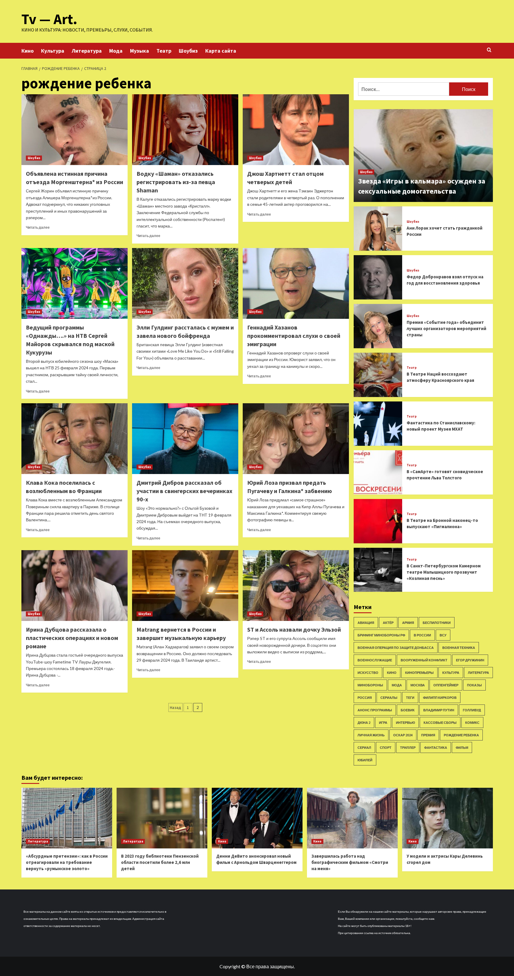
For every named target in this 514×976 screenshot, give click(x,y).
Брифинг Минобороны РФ (381, 635)
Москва (417, 685)
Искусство (368, 672)
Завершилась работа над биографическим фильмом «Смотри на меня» (349, 862)
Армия (408, 622)
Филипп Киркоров (440, 697)
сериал (364, 747)
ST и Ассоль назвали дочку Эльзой (294, 629)
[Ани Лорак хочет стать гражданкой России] (378, 228)
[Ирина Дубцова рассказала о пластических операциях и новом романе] (74, 585)
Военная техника (458, 647)
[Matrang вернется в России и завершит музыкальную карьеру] (185, 585)
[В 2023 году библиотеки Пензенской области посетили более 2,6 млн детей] (162, 818)
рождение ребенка (461, 735)
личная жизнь (371, 735)
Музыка (139, 50)
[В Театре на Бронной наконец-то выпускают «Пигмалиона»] (378, 521)
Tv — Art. (49, 19)
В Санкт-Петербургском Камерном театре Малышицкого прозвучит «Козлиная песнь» (444, 572)
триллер (408, 747)
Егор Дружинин (470, 660)
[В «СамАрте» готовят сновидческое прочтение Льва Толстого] (378, 472)
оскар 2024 (403, 735)
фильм (462, 747)
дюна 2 (364, 722)
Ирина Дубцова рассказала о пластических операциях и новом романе (72, 638)
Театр (163, 50)
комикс (472, 722)
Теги (410, 697)
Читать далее (38, 227)
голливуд (472, 710)
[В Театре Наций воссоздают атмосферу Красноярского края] (378, 375)
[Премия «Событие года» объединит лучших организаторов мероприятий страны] (378, 326)
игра (383, 722)
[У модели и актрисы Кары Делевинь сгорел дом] (447, 818)
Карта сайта (220, 50)
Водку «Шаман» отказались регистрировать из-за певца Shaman (176, 182)
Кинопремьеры (419, 672)
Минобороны (370, 685)
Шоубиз (188, 50)
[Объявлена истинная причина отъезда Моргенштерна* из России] (74, 129)
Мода (116, 50)
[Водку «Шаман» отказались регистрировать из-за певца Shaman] (185, 129)
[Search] (489, 50)
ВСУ (443, 635)
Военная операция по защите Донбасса (396, 647)
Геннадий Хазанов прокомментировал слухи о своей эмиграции (293, 336)
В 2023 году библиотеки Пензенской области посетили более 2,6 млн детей (160, 862)
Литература (87, 50)
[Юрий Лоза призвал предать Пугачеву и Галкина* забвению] (296, 438)
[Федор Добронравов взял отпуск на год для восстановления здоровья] (378, 277)
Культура (52, 50)
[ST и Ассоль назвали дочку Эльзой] (296, 585)
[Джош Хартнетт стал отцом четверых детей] (296, 129)
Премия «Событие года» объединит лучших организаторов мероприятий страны (446, 328)
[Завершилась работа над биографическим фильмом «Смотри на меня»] (352, 818)
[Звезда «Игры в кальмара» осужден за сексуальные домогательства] (423, 155)
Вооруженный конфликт (424, 660)
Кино (27, 50)
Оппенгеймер (445, 685)
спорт (385, 747)
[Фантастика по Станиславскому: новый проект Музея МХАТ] (378, 423)
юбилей (365, 760)
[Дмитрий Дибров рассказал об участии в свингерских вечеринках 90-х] (185, 438)
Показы (474, 685)
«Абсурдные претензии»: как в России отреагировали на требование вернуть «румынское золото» (67, 862)
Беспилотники (437, 622)
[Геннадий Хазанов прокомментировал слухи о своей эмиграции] (296, 283)
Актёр (388, 622)
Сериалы (388, 697)
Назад (175, 707)
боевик (408, 710)
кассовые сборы (440, 722)
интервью (405, 722)
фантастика (435, 747)
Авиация (366, 622)
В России (422, 635)
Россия (365, 697)
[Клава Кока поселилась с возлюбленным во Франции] (74, 438)
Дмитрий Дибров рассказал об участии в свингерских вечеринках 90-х (184, 491)
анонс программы (375, 710)
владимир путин (438, 710)
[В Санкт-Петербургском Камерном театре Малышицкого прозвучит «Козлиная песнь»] (378, 570)
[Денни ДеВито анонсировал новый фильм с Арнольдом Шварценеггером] (257, 818)
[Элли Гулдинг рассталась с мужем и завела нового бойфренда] (185, 283)
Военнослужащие (375, 660)
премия (428, 735)
